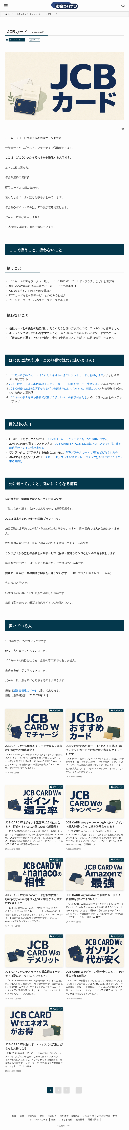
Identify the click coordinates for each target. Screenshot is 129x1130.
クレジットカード (17, 40)
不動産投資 (88, 1116)
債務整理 (80, 1119)
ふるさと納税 (65, 1119)
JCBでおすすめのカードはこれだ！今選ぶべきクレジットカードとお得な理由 (56, 375)
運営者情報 (93, 1119)
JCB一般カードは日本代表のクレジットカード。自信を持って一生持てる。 (54, 383)
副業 (22, 1116)
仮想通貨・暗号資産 (69, 1116)
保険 (53, 1119)
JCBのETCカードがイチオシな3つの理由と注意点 (77, 439)
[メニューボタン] (5, 5)
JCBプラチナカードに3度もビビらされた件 (92, 452)
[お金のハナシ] (64, 5)
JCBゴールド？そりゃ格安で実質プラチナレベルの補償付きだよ (48, 397)
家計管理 (32, 1116)
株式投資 (52, 1116)
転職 (14, 1116)
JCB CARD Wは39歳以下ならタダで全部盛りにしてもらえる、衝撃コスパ (54, 388)
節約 (42, 1116)
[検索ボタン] (123, 5)
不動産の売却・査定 (107, 1116)
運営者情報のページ (25, 690)
